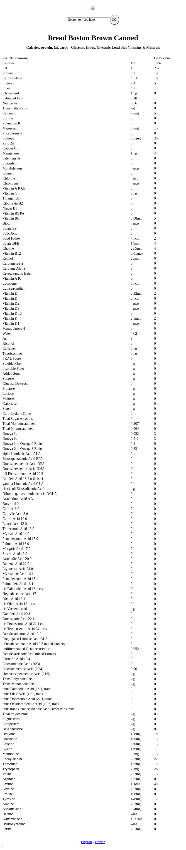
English (86, 842)
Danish (100, 842)
